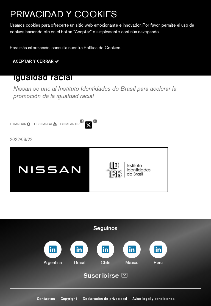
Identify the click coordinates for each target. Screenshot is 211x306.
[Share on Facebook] (82, 124)
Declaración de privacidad (105, 298)
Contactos (46, 298)
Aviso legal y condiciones (153, 298)
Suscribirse (101, 275)
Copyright (68, 298)
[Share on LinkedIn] (95, 124)
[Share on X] (88, 124)
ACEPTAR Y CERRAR (33, 61)
